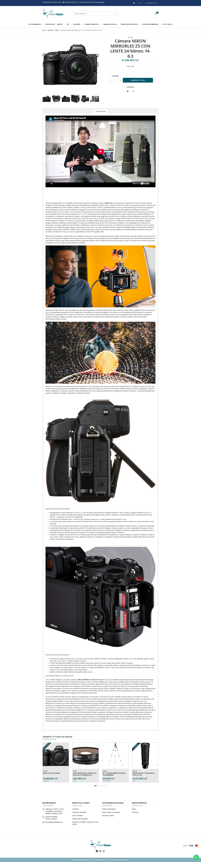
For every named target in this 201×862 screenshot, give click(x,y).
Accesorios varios (108, 815)
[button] (140, 3)
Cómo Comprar (77, 815)
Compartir (130, 87)
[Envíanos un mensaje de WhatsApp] (196, 857)
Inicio (44, 30)
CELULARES (76, 24)
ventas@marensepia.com (54, 822)
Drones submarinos (108, 809)
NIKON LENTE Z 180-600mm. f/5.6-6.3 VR (144, 774)
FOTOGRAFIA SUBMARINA (150, 24)
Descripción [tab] (101, 111)
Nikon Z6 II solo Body (51, 773)
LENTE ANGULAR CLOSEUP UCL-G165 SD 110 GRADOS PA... (85, 774)
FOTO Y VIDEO (167, 24)
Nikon (57, 30)
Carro (134, 809)
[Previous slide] (44, 64)
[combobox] (95, 13)
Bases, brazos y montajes (111, 812)
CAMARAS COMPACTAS (91, 24)
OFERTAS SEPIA (50, 24)
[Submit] (116, 13)
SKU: (128, 66)
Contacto (75, 809)
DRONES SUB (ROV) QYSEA (129, 24)
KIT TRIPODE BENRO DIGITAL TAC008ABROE (114, 774)
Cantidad (115, 76)
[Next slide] (97, 64)
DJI (68, 24)
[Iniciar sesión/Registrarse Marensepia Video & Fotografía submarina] (134, 3)
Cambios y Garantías (79, 812)
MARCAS (59, 24)
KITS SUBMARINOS (35, 24)
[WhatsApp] (103, 851)
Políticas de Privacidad (79, 819)
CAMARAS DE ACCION (110, 24)
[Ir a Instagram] (100, 851)
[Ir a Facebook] (97, 851)
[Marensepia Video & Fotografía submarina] (52, 13)
